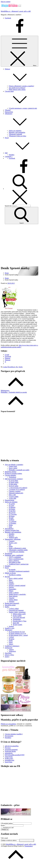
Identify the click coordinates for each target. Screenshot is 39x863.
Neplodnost (12, 477)
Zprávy (7, 656)
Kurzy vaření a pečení (16, 578)
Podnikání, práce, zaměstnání (14, 555)
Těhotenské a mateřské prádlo (18, 550)
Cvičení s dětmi (14, 608)
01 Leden (12, 504)
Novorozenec (9, 736)
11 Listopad (12, 521)
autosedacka (8, 753)
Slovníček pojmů (10, 605)
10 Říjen (11, 520)
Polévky (11, 587)
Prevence (8, 748)
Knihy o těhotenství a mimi (17, 548)
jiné (10, 544)
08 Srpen (11, 516)
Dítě (6, 153)
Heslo (2, 825)
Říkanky (11, 536)
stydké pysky (9, 758)
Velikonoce (12, 651)
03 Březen (12, 507)
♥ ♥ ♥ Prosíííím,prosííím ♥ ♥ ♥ (14, 755)
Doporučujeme (9, 500)
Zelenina (11, 601)
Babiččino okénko (10, 472)
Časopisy (12, 541)
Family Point (13, 466)
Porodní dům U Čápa (19, 621)
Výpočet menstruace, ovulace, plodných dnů (23, 108)
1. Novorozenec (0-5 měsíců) (18, 488)
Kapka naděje (17, 616)
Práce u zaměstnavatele (16, 559)
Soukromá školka (10, 751)
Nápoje (11, 582)
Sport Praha (8, 762)
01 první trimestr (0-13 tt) (17, 632)
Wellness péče (13, 537)
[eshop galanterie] (16, 711)
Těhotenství (8, 630)
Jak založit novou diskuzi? (17, 88)
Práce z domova (14, 560)
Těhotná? (8, 110)
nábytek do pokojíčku (11, 746)
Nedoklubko (17, 619)
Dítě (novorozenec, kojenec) (14, 479)
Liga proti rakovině (19, 617)
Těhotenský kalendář (15, 134)
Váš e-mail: (4, 838)
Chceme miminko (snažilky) (14, 734)
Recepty (7, 576)
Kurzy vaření (13, 468)
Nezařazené (8, 553)
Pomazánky (12, 589)
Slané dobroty (13, 596)
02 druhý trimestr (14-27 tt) (17, 633)
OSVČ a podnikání (15, 557)
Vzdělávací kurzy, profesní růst (18, 564)
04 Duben (12, 509)
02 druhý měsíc (13, 482)
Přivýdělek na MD (14, 562)
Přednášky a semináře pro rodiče (19, 470)
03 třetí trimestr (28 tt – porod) (18, 635)
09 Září (11, 518)
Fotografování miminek (16, 610)
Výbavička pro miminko (16, 552)
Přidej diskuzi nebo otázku (17, 89)
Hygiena (11, 639)
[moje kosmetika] (16, 703)
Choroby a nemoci (14, 491)
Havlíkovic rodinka (15, 575)
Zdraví (11, 644)
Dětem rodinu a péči (19, 614)
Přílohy (11, 591)
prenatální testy (9, 760)
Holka (11, 525)
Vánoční (11, 598)
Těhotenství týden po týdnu (17, 136)
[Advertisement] (19, 245)
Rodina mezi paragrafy (12, 603)
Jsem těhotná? (9, 528)
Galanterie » (8, 156)
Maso (10, 580)
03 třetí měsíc (13, 484)
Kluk (10, 527)
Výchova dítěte (13, 496)
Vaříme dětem (13, 600)
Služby (7, 607)
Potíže (11, 640)
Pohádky (11, 155)
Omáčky (11, 584)
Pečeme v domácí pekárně (17, 585)
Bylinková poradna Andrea (13, 473)
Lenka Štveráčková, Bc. (10, 367)
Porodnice (8, 737)
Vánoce (11, 649)
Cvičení (11, 637)
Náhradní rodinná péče (16, 493)
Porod (7, 138)
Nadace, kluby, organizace (17, 612)
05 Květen (12, 511)
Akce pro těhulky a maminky (14, 464)
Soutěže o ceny (9, 628)
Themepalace (28, 846)
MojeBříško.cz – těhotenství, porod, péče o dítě (16, 11)
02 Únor (11, 505)
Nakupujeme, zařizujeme (12, 539)
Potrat (10, 642)
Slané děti (16, 623)
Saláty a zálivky (14, 592)
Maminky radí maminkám (17, 132)
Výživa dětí (12, 498)
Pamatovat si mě (8, 827)
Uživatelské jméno (6, 823)
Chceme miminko (10, 475)
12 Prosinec (12, 523)
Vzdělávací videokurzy (12, 646)
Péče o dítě (12, 495)
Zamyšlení (8, 653)
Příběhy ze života (10, 573)
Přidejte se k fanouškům (8, 724)
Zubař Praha (9, 757)
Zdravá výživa (9, 655)
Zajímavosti (8, 648)
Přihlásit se (5, 829)
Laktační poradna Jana (12, 530)
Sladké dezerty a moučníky (17, 594)
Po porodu (12, 569)
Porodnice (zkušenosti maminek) (19, 571)
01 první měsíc (13, 480)
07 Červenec (13, 514)
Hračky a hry (13, 543)
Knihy (21, 367)
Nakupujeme (9, 112)
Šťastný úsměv (17, 624)
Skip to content (5, 1)
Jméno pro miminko (15, 130)
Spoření (11, 626)
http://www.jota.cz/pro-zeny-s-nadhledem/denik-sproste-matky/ (19, 346)
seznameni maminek (11, 749)
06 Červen (12, 512)
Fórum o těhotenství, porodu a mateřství (21, 86)
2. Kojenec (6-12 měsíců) (17, 489)
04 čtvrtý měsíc (13, 486)
